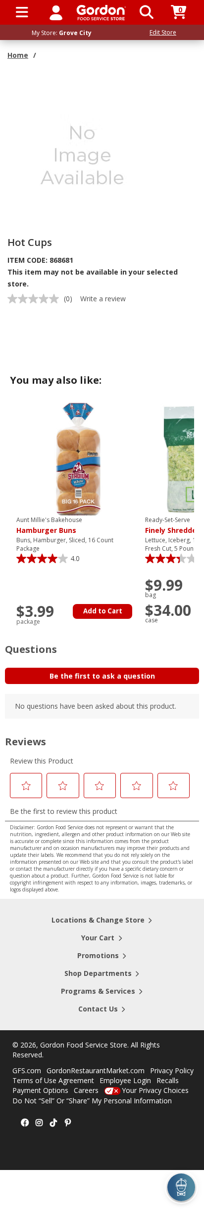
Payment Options (40, 1090)
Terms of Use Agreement (53, 1080)
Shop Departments (98, 973)
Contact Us (98, 1008)
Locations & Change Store (98, 920)
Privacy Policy (172, 1070)
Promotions (98, 955)
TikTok (53, 1123)
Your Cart (97, 937)
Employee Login (125, 1080)
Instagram (39, 1123)
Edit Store (163, 32)
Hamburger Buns (49, 525)
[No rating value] (35, 298)
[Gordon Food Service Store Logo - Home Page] (101, 12)
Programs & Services (98, 991)
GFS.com (26, 1070)
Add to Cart (102, 610)
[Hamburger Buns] (78, 458)
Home (17, 55)
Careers (86, 1090)
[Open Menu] (22, 12)
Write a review (103, 298)
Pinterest (68, 1123)
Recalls (167, 1080)
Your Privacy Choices (155, 1090)
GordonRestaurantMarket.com (96, 1070)
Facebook (25, 1123)
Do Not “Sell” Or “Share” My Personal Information (92, 1100)
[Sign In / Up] (56, 12)
